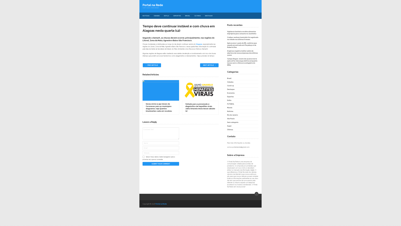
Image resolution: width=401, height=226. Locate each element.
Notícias (146, 16)
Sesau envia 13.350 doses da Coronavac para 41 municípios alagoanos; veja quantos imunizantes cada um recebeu (159, 107)
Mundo (229, 108)
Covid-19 (230, 86)
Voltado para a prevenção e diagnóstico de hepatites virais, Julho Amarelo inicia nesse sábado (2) (200, 107)
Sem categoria (232, 122)
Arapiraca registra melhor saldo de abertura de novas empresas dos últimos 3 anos (242, 53)
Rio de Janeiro (232, 115)
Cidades (157, 16)
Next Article (208, 65)
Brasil (187, 16)
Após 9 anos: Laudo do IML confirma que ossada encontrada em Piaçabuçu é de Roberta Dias (242, 45)
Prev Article (152, 65)
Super (229, 126)
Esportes (177, 16)
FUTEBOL (230, 104)
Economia (231, 93)
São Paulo (231, 118)
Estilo (166, 16)
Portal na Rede (153, 5)
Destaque (209, 16)
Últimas (197, 16)
